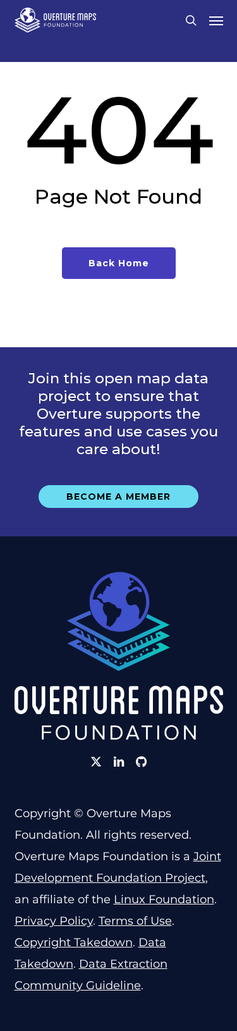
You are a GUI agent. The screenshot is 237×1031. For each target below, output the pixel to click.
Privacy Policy (54, 921)
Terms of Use (135, 921)
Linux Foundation (164, 899)
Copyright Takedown (74, 942)
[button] (216, 20)
